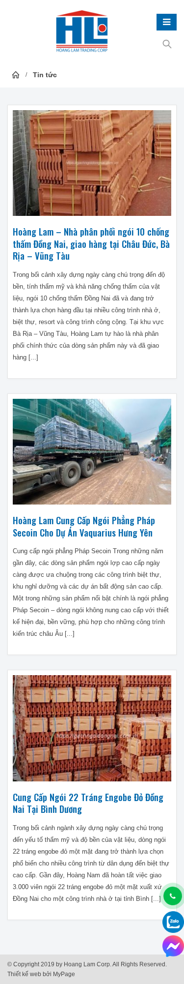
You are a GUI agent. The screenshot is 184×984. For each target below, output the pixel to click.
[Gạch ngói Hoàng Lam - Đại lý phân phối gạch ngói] (82, 32)
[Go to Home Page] (15, 75)
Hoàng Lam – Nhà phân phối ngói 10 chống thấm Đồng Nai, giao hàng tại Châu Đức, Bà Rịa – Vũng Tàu (91, 243)
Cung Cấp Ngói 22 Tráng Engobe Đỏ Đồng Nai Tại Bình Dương (88, 803)
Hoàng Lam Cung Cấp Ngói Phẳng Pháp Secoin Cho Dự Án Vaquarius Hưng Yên (84, 526)
